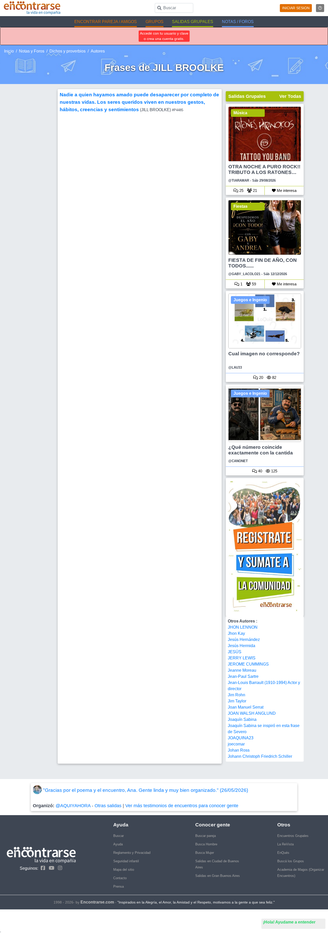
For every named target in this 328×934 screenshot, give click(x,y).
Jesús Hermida (241, 646)
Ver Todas (290, 96)
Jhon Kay (236, 633)
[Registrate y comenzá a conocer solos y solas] (265, 547)
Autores (98, 51)
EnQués (283, 853)
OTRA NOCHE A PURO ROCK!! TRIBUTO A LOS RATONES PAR (264, 170)
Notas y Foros (31, 51)
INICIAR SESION (296, 8)
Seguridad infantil (126, 861)
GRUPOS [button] (154, 21)
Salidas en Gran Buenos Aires (217, 876)
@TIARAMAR (238, 180)
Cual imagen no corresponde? (264, 353)
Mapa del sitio (123, 869)
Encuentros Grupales (293, 836)
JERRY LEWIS (241, 658)
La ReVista (285, 844)
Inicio (9, 51)
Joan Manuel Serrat (245, 707)
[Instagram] (58, 868)
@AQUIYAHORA (73, 805)
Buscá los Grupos (290, 861)
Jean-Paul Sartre (243, 676)
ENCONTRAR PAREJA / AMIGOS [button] (105, 21)
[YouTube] (50, 868)
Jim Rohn (236, 695)
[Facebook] (41, 868)
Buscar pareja (205, 836)
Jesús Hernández (244, 639)
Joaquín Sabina (242, 719)
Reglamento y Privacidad (131, 853)
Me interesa (286, 190)
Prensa (118, 886)
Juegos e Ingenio (250, 300)
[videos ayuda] (320, 8)
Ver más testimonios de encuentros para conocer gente (181, 805)
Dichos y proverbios (67, 51)
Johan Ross (239, 750)
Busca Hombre (206, 844)
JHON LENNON (243, 627)
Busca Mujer (204, 853)
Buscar (118, 836)
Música (240, 113)
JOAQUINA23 (240, 738)
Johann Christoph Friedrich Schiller (260, 756)
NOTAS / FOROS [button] (238, 21)
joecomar (236, 744)
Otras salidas (108, 805)
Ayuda (118, 844)
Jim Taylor (237, 701)
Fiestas (240, 206)
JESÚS (234, 652)
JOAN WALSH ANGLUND (252, 713)
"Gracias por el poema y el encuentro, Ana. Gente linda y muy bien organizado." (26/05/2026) (145, 790)
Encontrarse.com (97, 902)
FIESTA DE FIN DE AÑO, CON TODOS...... (262, 262)
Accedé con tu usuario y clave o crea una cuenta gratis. (164, 36)
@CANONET (238, 461)
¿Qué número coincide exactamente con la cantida (260, 449)
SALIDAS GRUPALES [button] (192, 21)
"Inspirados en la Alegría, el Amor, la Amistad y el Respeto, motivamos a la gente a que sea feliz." (196, 902)
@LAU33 (235, 367)
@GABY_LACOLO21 (244, 274)
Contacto (120, 878)
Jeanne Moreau (242, 670)
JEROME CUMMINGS (248, 664)
